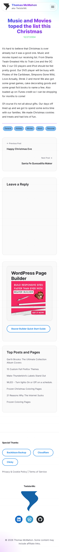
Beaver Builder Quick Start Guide (28, 328)
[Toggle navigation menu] (52, 7)
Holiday (19, 128)
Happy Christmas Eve (19, 148)
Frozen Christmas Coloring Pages (24, 388)
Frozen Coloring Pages (18, 402)
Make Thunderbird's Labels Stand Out (26, 375)
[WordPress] (29, 519)
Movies (30, 128)
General (8, 128)
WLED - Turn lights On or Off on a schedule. (29, 382)
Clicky (10, 462)
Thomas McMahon (24, 5)
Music (40, 128)
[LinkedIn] (19, 519)
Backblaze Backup (16, 452)
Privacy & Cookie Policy (14, 471)
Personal (50, 128)
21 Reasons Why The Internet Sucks (25, 395)
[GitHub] (40, 519)
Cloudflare (43, 452)
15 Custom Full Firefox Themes (23, 369)
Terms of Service (38, 471)
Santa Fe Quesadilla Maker (37, 163)
